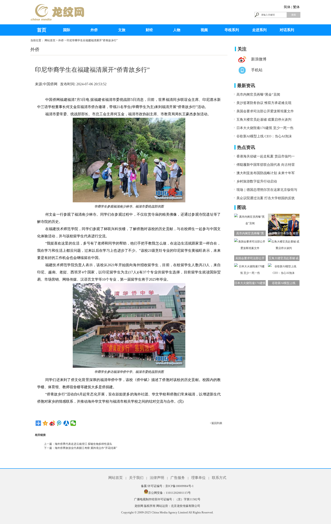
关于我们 (136, 478)
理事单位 (198, 478)
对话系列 (287, 30)
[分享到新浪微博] (52, 423)
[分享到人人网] (66, 423)
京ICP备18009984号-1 (179, 486)
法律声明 (157, 478)
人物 (176, 30)
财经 (149, 30)
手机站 (257, 70)
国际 (66, 30)
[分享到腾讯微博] (59, 423)
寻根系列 (231, 30)
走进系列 (259, 30)
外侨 (94, 30)
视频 (204, 30)
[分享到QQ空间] (45, 423)
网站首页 (50, 40)
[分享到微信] (73, 423)
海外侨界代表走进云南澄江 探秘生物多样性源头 (83, 444)
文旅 (121, 30)
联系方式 (219, 478)
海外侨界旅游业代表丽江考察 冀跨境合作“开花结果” (86, 448)
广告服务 (177, 478)
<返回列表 (216, 423)
